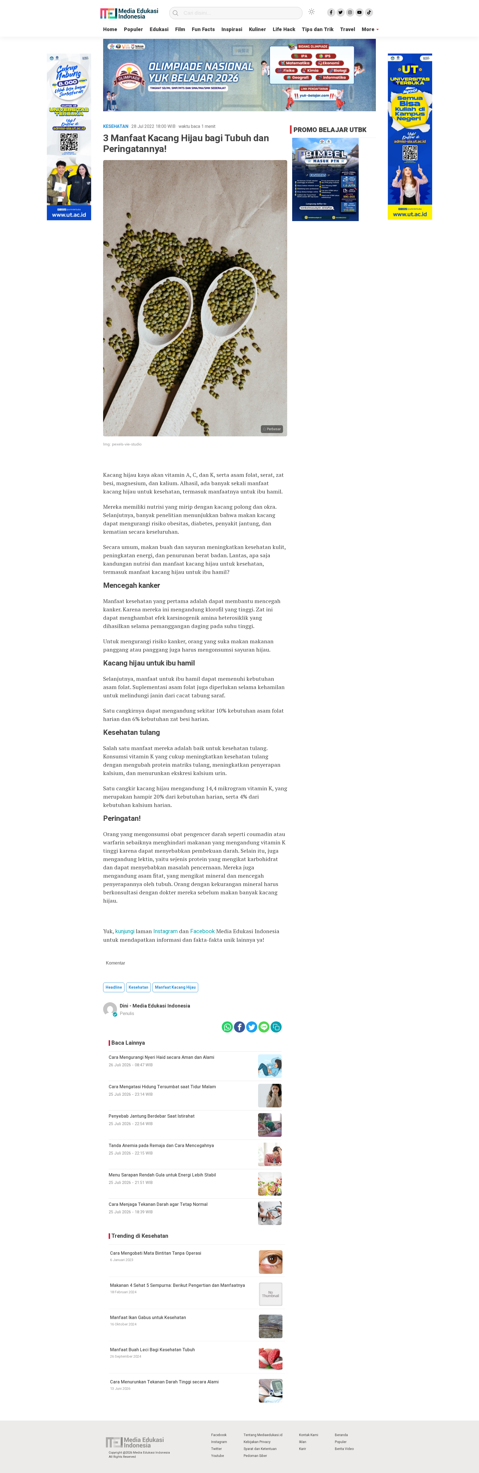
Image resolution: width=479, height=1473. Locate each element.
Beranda (341, 1434)
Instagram (165, 931)
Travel (347, 29)
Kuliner (257, 29)
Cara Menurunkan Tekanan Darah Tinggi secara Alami (164, 1382)
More (368, 29)
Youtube (217, 1455)
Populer (133, 29)
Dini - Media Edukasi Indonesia (155, 1006)
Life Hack (284, 29)
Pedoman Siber (255, 1455)
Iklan (302, 1441)
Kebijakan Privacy (257, 1441)
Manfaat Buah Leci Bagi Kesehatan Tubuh (152, 1350)
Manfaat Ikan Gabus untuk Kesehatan (148, 1317)
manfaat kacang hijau (175, 987)
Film (180, 29)
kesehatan (138, 987)
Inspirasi (231, 29)
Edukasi (159, 29)
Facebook (202, 931)
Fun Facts (203, 29)
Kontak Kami (308, 1434)
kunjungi (124, 931)
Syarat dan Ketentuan (260, 1448)
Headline (114, 987)
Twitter (216, 1448)
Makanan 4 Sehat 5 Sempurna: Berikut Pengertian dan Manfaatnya (177, 1285)
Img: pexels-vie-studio (122, 444)
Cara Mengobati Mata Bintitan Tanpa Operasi (155, 1253)
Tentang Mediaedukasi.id (263, 1434)
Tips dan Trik (317, 29)
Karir (302, 1448)
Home (110, 29)
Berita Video (344, 1448)
